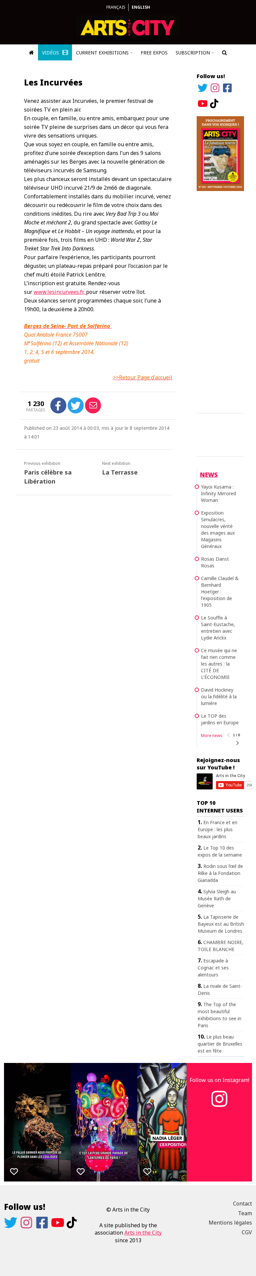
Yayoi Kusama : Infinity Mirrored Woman (218, 493)
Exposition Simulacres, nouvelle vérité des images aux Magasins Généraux (218, 529)
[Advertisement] (220, 301)
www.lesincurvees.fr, (60, 292)
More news (211, 735)
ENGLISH (141, 7)
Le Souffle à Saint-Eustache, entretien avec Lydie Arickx (218, 627)
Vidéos (51, 52)
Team (245, 1213)
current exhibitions (102, 52)
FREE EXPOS (154, 52)
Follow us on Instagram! (219, 1080)
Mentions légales (230, 1222)
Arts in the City (143, 1232)
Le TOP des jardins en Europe (220, 719)
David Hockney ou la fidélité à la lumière (219, 696)
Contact (242, 1203)
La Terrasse (120, 472)
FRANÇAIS (115, 7)
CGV (247, 1232)
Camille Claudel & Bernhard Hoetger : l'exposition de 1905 (220, 591)
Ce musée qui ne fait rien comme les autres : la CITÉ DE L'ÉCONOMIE (219, 663)
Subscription (193, 52)
